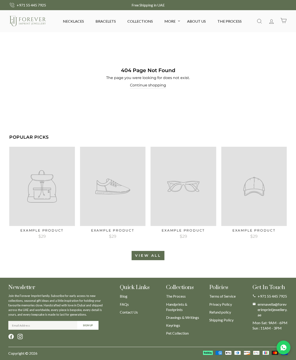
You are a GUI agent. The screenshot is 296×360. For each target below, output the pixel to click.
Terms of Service (222, 296)
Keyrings (173, 325)
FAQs (124, 304)
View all (148, 255)
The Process (229, 21)
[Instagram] (20, 336)
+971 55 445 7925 (272, 296)
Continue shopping (148, 85)
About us (196, 21)
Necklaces (73, 21)
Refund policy (220, 312)
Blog (123, 296)
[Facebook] (11, 336)
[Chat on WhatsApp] (283, 347)
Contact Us (129, 312)
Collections (140, 21)
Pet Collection (177, 333)
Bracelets (106, 21)
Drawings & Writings (182, 317)
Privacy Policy (220, 304)
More (170, 21)
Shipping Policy (221, 320)
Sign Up (88, 325)
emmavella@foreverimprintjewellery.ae (272, 309)
